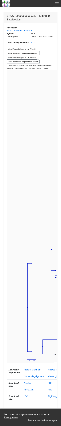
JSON (26, 396)
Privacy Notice (11, 417)
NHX (50, 382)
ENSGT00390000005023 (18, 30)
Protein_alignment (32, 369)
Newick (27, 382)
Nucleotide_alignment (34, 376)
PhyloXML (28, 389)
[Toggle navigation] (57, 4)
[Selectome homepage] (6, 3)
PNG (50, 389)
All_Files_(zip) (54, 396)
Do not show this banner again (42, 420)
